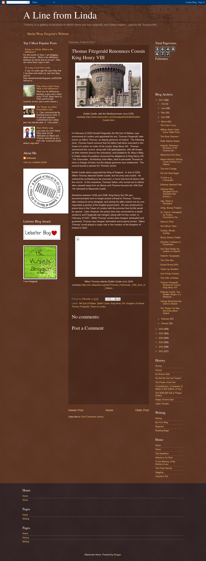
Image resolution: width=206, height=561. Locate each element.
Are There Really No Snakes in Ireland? (170, 250)
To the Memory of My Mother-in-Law (165, 462)
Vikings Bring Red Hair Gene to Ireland (171, 302)
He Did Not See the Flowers (168, 378)
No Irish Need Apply (169, 173)
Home (109, 410)
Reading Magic (162, 430)
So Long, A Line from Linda (37, 68)
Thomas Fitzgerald (80, 306)
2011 (161, 351)
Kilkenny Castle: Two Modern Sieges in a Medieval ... (170, 294)
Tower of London (98, 306)
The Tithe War (167, 260)
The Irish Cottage (168, 168)
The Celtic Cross (168, 125)
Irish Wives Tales (168, 226)
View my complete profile (35, 162)
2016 (161, 329)
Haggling (159, 472)
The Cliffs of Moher (169, 278)
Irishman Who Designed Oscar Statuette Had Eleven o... (169, 193)
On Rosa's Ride (162, 374)
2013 (161, 342)
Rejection (159, 426)
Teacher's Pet (161, 476)
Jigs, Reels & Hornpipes (166, 202)
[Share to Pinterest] (119, 299)
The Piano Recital (163, 468)
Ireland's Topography (170, 256)
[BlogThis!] (109, 299)
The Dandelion (162, 453)
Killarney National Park (171, 184)
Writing (158, 418)
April (163, 117)
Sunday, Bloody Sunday (167, 231)
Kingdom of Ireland (135, 303)
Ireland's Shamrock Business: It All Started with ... (169, 148)
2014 (161, 338)
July (163, 104)
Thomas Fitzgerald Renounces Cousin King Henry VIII (170, 285)
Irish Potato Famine (169, 273)
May (163, 112)
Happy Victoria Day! (164, 399)
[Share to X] (112, 299)
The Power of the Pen (165, 382)
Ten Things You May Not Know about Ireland (170, 310)
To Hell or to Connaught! (166, 178)
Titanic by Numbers (169, 269)
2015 (161, 333)
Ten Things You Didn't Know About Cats (47, 108)
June (163, 108)
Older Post (142, 410)
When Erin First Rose (170, 155)
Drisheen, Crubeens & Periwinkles (170, 243)
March (164, 121)
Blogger (117, 554)
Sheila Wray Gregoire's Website (48, 34)
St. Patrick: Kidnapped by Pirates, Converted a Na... (171, 214)
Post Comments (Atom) (92, 417)
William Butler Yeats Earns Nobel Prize (170, 130)
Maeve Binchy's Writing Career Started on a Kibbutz (171, 162)
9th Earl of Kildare (87, 303)
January (165, 323)
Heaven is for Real (164, 457)
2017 (161, 100)
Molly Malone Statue (170, 141)
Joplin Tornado (162, 404)
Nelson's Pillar (167, 222)
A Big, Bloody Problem (171, 208)
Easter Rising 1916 (169, 264)
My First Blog (161, 422)
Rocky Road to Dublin (170, 237)
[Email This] (106, 299)
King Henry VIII (118, 303)
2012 (161, 347)
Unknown (31, 158)
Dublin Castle (103, 303)
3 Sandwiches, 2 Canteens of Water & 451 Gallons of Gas (169, 387)
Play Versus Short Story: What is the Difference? (48, 87)
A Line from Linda (60, 14)
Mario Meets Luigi (45, 128)
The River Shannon (169, 136)
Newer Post (75, 410)
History (158, 366)
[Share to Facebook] (115, 299)
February (165, 319)
